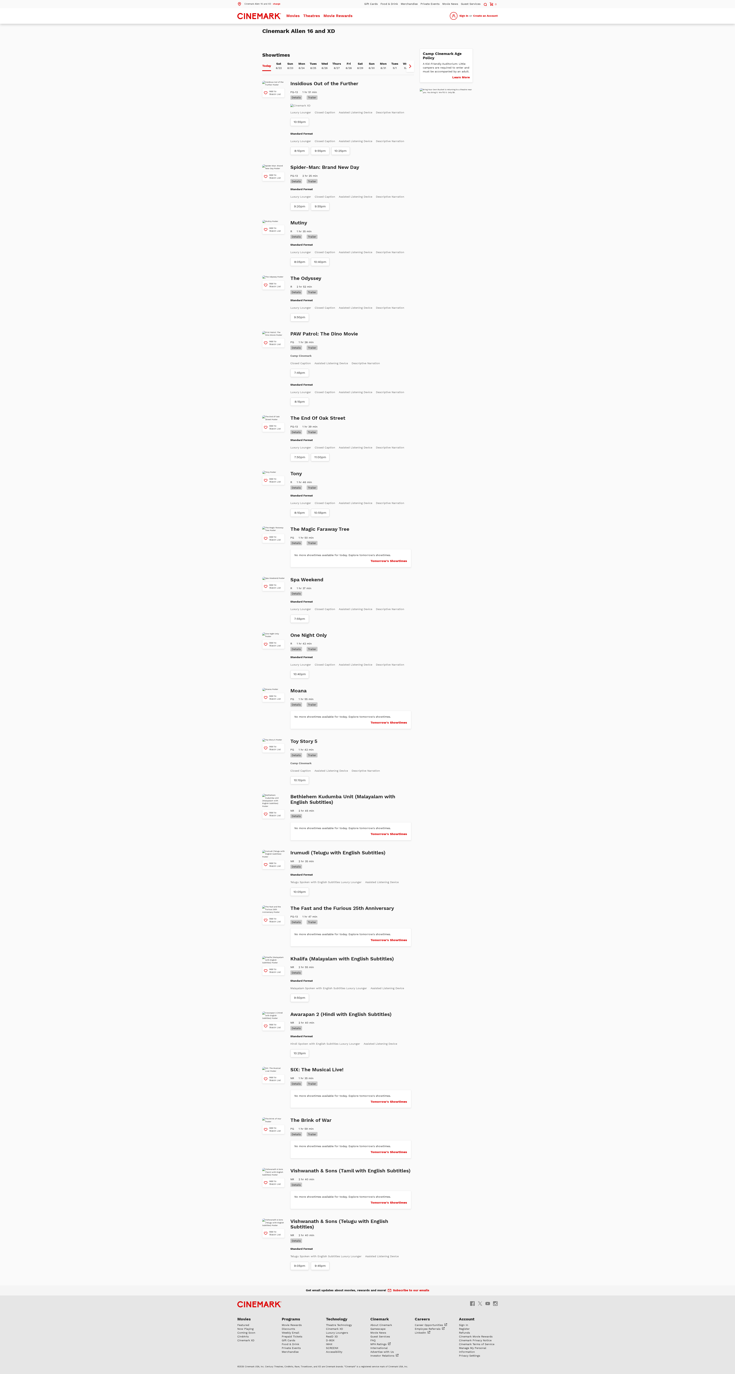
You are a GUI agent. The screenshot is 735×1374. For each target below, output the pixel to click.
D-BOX (330, 1340)
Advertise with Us (382, 1351)
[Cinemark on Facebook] (472, 1303)
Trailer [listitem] (312, 97)
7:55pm (299, 619)
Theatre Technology (339, 1325)
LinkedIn (421, 1332)
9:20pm (299, 206)
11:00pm (320, 457)
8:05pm (299, 262)
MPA (378, 1344)
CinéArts (243, 1336)
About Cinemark (381, 1325)
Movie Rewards (338, 15)
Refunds (464, 1332)
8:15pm (300, 401)
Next (410, 66)
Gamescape (377, 1328)
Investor (382, 1355)
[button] (258, 3)
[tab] (266, 66)
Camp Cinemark (301, 355)
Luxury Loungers (337, 1332)
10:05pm (299, 892)
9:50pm (299, 317)
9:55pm (320, 151)
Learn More (461, 77)
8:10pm (299, 151)
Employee (428, 1328)
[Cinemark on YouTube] (487, 1303)
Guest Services (470, 3)
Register (464, 1328)
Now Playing (245, 1328)
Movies (293, 15)
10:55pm (300, 122)
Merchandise (409, 3)
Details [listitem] (296, 97)
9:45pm (320, 1266)
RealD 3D (332, 1336)
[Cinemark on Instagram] (495, 1303)
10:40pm (320, 262)
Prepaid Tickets (292, 1336)
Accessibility (334, 1351)
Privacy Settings (469, 1355)
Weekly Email (290, 1332)
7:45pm (299, 373)
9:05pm (299, 1266)
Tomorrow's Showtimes (389, 561)
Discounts (288, 1328)
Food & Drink (389, 3)
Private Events (430, 3)
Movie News (450, 3)
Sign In (463, 15)
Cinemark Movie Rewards (475, 1336)
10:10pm (300, 780)
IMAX (329, 1344)
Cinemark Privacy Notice (475, 1340)
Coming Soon (246, 1332)
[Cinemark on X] (480, 1303)
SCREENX (332, 1347)
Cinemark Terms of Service (476, 1344)
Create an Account (485, 15)
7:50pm (299, 457)
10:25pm (340, 151)
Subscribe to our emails (411, 1290)
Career (429, 1325)
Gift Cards (371, 3)
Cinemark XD (245, 1340)
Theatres (311, 15)
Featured (243, 1325)
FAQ (373, 1340)
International (379, 1347)
